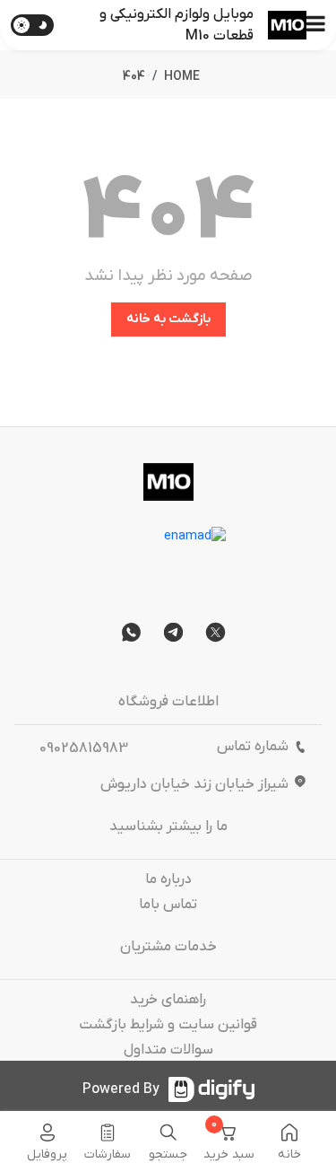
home (182, 76)
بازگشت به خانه (168, 319)
